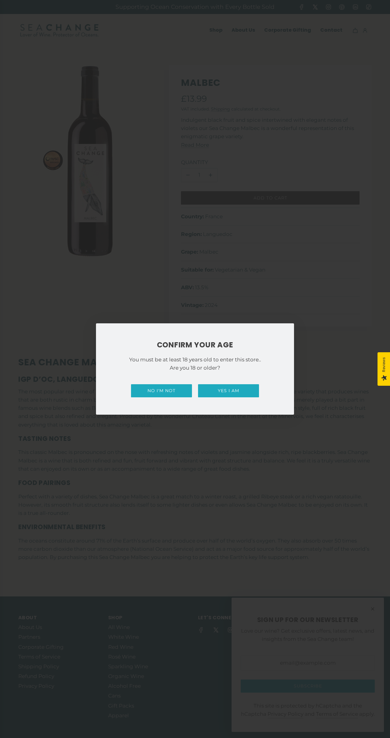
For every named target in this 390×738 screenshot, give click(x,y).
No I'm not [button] (161, 390)
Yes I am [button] (228, 390)
